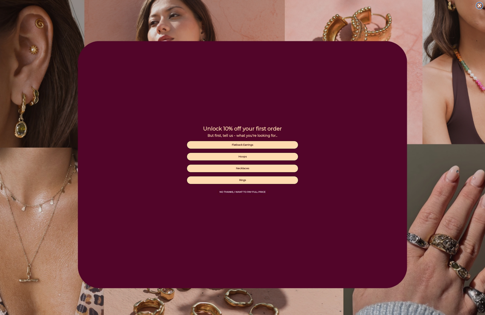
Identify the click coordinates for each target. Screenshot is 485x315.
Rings (242, 179)
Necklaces (242, 168)
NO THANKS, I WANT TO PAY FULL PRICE (243, 191)
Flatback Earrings (242, 144)
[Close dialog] (479, 5)
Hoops (243, 156)
